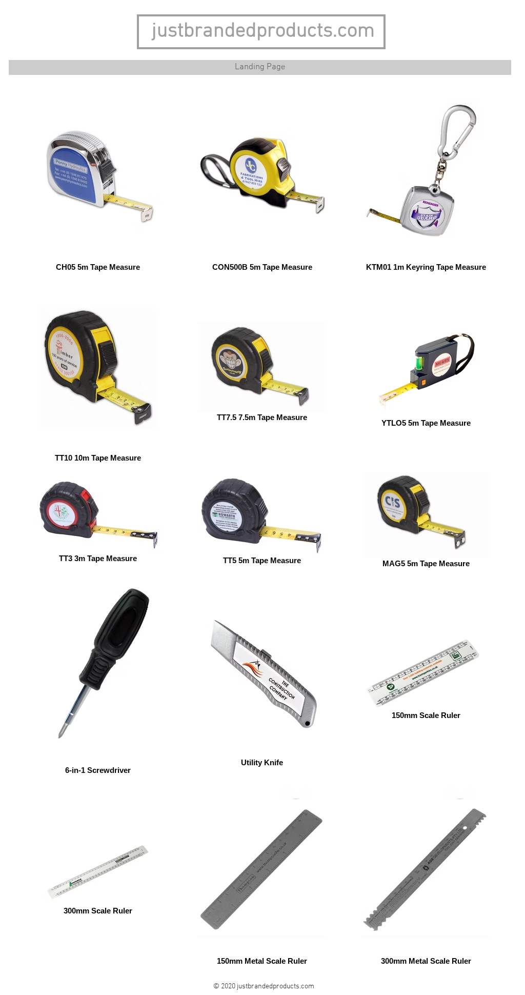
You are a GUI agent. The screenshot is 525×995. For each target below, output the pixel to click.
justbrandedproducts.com (263, 31)
